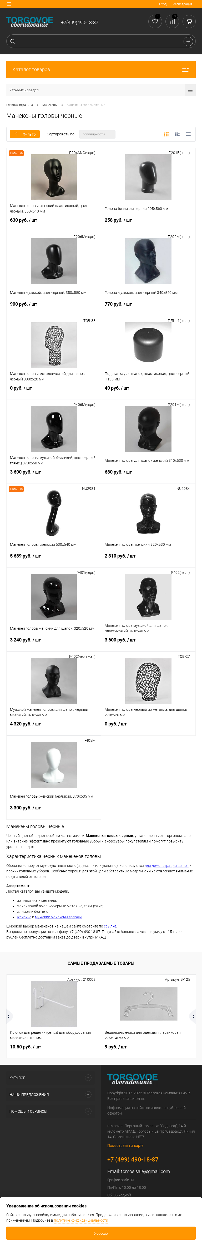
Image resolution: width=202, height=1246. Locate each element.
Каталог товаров (31, 69)
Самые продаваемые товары (101, 963)
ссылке (110, 926)
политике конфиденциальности (81, 1220)
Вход (162, 4)
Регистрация (183, 4)
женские (24, 917)
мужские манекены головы (58, 917)
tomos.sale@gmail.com (145, 1171)
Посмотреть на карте (125, 1145)
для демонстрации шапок (167, 865)
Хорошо (101, 1233)
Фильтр (29, 134)
